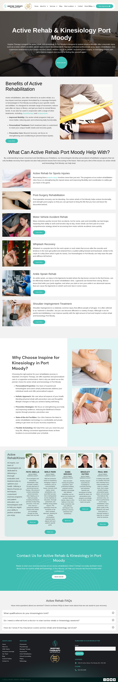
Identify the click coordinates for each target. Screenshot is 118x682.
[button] (59, 613)
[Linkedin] (114, 679)
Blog (60, 6)
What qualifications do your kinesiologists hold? (26, 613)
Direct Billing (88, 6)
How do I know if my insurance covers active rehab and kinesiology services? (40, 627)
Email (76, 645)
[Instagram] (104, 679)
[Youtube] (111, 679)
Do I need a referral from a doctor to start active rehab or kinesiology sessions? (41, 620)
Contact (80, 6)
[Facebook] (107, 679)
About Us (43, 6)
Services (52, 6)
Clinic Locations (69, 6)
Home (36, 6)
